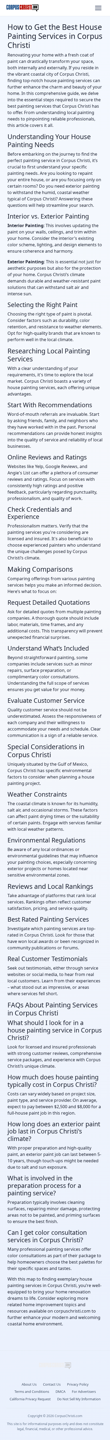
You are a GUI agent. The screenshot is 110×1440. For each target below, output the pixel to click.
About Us (29, 1384)
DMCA (60, 1391)
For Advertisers (84, 1391)
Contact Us (52, 1384)
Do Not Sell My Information (79, 1399)
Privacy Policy (78, 1384)
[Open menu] (98, 8)
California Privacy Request (30, 1399)
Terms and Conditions (31, 1391)
